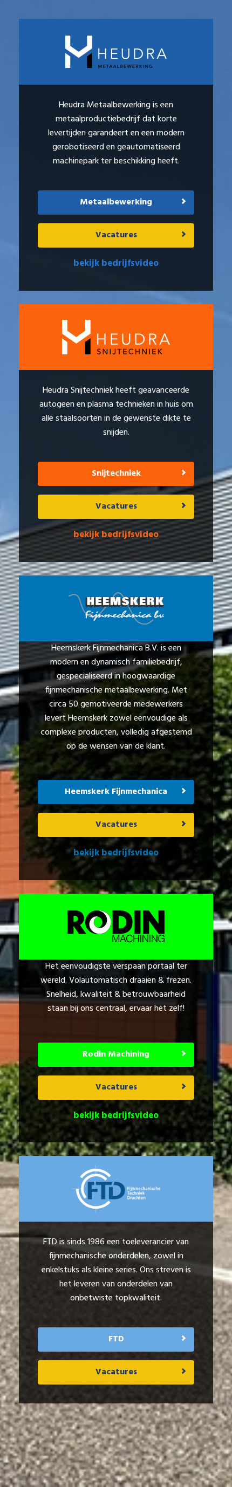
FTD (116, 1339)
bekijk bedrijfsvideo (116, 263)
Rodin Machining (116, 1054)
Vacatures (116, 235)
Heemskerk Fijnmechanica (116, 792)
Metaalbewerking (116, 202)
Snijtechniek (116, 474)
